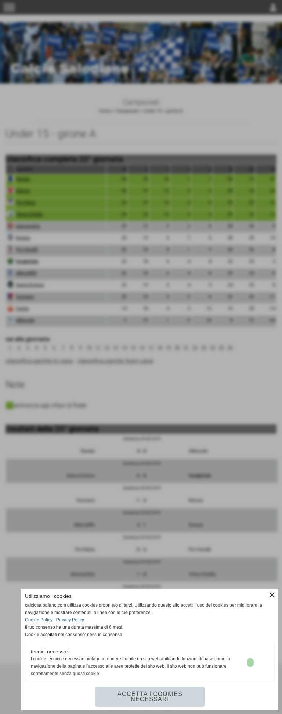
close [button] (272, 594)
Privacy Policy (70, 619)
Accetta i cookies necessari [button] (150, 696)
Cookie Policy (39, 619)
